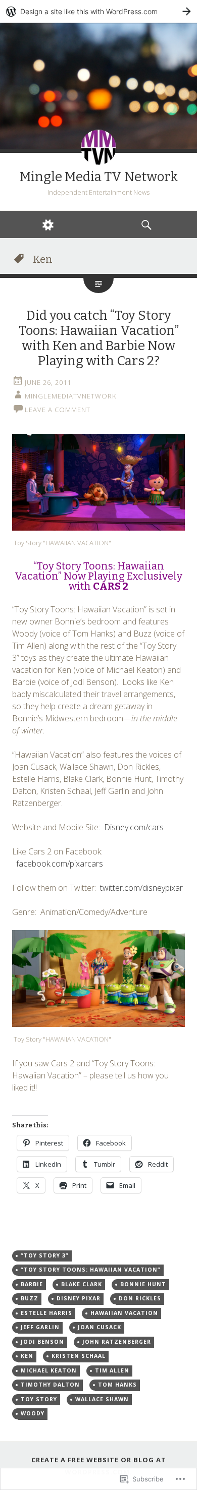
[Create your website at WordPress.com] (98, 11)
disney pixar (79, 1298)
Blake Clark (81, 1284)
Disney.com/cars (134, 827)
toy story (39, 1399)
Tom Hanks (117, 1384)
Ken (27, 1355)
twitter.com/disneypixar (141, 887)
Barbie (32, 1284)
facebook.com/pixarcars (59, 863)
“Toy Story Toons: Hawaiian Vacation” (91, 1269)
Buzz (29, 1298)
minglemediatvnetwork (70, 395)
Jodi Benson (42, 1341)
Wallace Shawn (102, 1399)
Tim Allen (112, 1370)
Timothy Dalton (50, 1384)
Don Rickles (140, 1298)
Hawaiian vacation (124, 1312)
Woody (32, 1413)
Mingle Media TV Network (99, 177)
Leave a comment (57, 409)
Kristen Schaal (79, 1355)
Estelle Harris (46, 1312)
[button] (98, 482)
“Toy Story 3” (45, 1255)
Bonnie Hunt (143, 1284)
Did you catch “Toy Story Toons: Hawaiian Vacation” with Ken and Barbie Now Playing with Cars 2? (99, 338)
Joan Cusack (99, 1327)
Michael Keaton (49, 1370)
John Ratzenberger (116, 1341)
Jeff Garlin (40, 1327)
